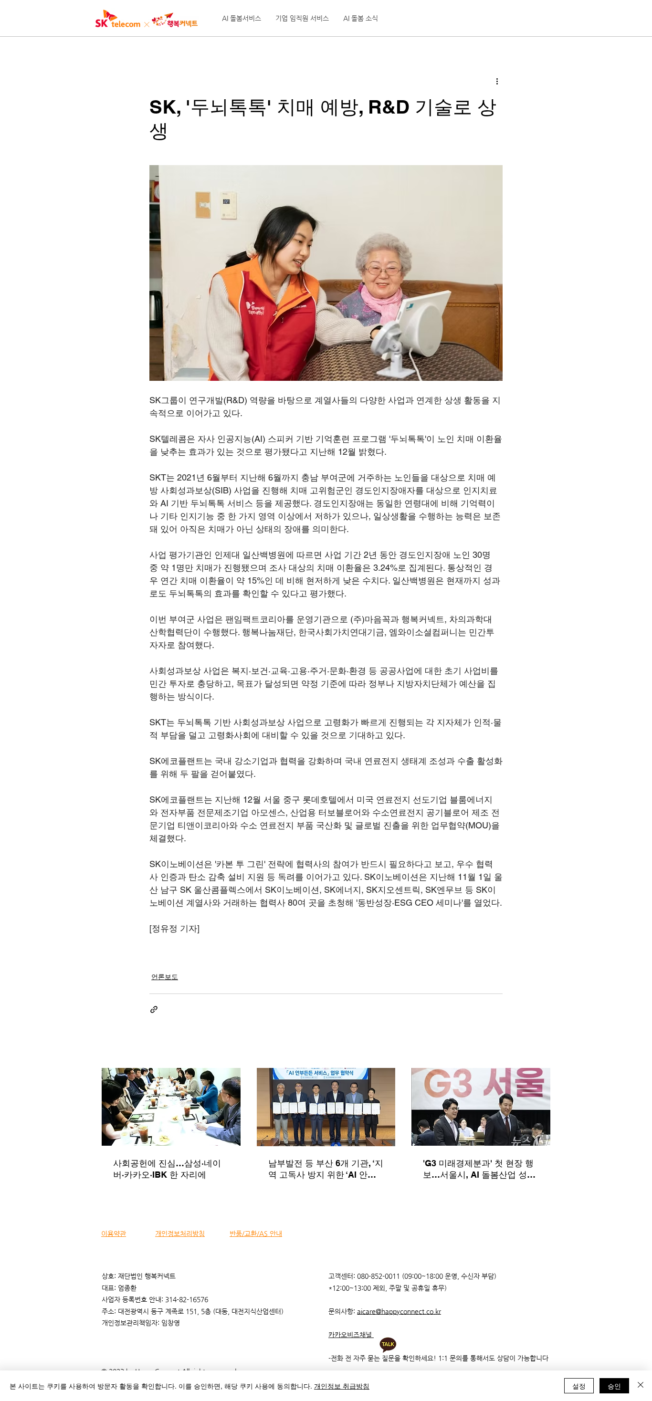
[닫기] (640, 1385)
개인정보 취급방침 (341, 1386)
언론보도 (164, 977)
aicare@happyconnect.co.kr (399, 1311)
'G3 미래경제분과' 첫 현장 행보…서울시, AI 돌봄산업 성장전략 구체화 (479, 1169)
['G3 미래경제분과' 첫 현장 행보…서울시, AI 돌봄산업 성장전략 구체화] (480, 1107)
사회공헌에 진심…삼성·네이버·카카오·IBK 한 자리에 (167, 1169)
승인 (614, 1386)
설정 (579, 1386)
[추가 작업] (497, 80)
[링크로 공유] (153, 1009)
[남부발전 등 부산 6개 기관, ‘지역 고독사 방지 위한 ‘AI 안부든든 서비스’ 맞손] (326, 1107)
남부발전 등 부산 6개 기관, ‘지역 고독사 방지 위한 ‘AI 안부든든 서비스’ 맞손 (325, 1169)
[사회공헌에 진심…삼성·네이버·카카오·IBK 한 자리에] (171, 1107)
